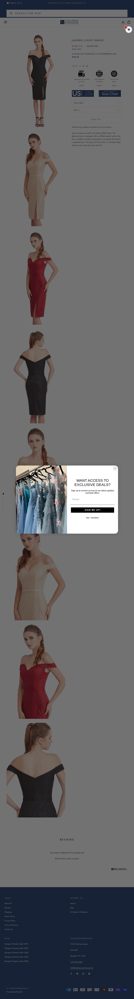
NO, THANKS (92, 518)
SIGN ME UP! (92, 510)
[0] (128, 30)
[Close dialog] (115, 468)
